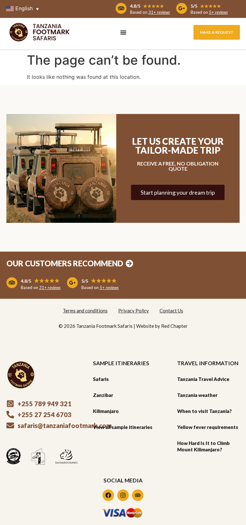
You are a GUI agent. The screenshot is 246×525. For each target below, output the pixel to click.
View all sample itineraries (122, 427)
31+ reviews (159, 12)
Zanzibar (103, 395)
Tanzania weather (197, 395)
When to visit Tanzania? (204, 411)
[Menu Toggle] (123, 32)
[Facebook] (108, 495)
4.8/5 (147, 6)
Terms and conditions (85, 310)
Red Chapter (174, 326)
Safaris (101, 379)
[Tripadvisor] (138, 495)
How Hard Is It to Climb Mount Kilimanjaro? (203, 446)
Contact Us (171, 310)
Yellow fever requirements (207, 427)
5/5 (206, 6)
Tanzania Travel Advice (203, 379)
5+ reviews (218, 12)
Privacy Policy (133, 310)
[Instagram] (123, 495)
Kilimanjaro (106, 411)
